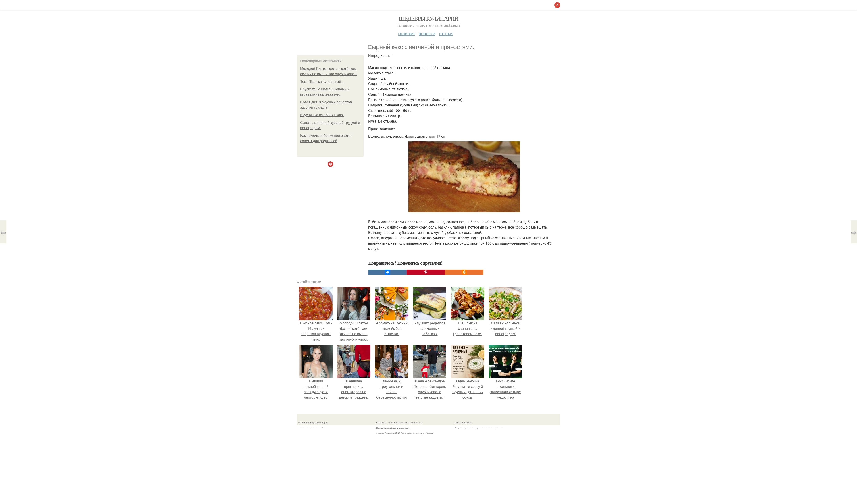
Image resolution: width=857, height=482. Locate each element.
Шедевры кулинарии (428, 18)
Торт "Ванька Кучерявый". (321, 81)
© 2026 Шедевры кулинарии (313, 422)
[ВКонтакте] (387, 272)
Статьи (446, 33)
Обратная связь (463, 422)
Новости (427, 33)
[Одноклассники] (464, 272)
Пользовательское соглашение (405, 422)
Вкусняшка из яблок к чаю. (322, 115)
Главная (406, 33)
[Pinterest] (426, 272)
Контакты (381, 422)
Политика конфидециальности (392, 427)
